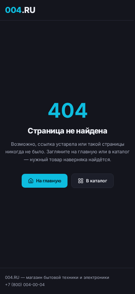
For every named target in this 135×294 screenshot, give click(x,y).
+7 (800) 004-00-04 (25, 284)
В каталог (96, 180)
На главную (48, 180)
